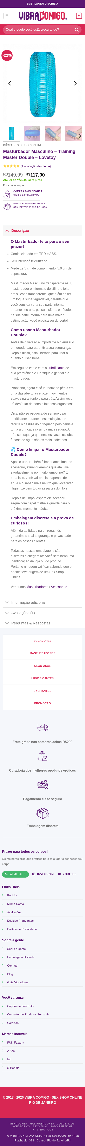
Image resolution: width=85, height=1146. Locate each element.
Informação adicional (28, 602)
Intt (9, 1059)
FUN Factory (15, 1042)
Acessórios (58, 587)
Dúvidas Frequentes (20, 920)
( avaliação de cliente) (36, 166)
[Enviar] (77, 30)
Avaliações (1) (23, 613)
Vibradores (18, 1123)
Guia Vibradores (17, 982)
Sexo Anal (40, 1126)
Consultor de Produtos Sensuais (28, 1014)
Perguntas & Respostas (30, 623)
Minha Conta (15, 903)
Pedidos (12, 895)
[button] (7, 16)
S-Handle (13, 1067)
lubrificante (56, 368)
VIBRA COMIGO (37, 1097)
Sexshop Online (29, 145)
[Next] (75, 83)
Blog (10, 974)
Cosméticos (65, 1123)
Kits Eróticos (43, 1129)
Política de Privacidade (22, 929)
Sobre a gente (16, 948)
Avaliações (14, 912)
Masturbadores (37, 587)
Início (7, 145)
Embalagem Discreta (20, 957)
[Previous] (10, 83)
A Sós (11, 1050)
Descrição (20, 230)
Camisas (13, 1023)
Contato (12, 965)
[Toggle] (7, 230)
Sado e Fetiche (61, 1126)
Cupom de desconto (20, 1006)
